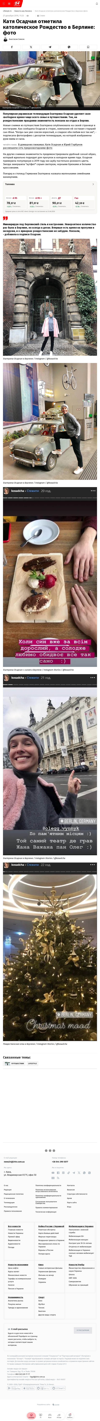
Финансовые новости (17, 1275)
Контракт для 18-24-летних (80, 1243)
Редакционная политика (13, 1194)
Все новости (14, 1226)
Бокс (40, 1301)
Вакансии (71, 1190)
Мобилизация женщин (78, 1240)
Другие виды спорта (47, 1315)
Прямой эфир (14, 1237)
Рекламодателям (10, 1207)
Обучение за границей (78, 1285)
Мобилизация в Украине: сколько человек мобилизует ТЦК (81, 1253)
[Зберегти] (88, 47)
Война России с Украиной (51, 1226)
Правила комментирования (47, 1208)
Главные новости (15, 1230)
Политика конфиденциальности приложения (48, 1196)
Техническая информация (46, 1212)
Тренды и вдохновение (18, 1308)
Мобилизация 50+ (76, 1236)
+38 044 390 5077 (60, 1162)
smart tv (43, 1388)
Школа (71, 1274)
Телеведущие (9, 1202)
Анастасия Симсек (16, 39)
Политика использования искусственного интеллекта (47, 1190)
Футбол (41, 1304)
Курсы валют (13, 1271)
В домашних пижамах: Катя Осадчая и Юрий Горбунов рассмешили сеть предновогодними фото (42, 146)
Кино (40, 1264)
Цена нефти (13, 1268)
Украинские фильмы (47, 1271)
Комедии (42, 1279)
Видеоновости (14, 1240)
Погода (11, 1247)
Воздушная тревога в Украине (51, 1240)
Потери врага (44, 1254)
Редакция (7, 1190)
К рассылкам (83, 1330)
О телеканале (9, 1198)
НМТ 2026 (73, 1278)
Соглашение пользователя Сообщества (46, 1202)
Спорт (41, 1297)
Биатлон (42, 1311)
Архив (69, 1198)
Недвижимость (15, 1297)
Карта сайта (72, 1202)
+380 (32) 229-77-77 (22, 1374)
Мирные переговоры (47, 1237)
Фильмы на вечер (46, 1275)
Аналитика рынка (15, 1301)
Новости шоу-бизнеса (23, 11)
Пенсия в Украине (16, 1288)
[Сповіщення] (97, 3)
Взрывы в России (45, 1250)
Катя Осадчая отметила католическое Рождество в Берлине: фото (61, 11)
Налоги (11, 1285)
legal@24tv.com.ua (37, 1377)
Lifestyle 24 (7, 11)
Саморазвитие (75, 1281)
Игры (69, 1207)
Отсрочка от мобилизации (80, 1247)
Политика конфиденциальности (48, 1185)
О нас (6, 1185)
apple (29, 1388)
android (14, 1388)
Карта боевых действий (48, 1233)
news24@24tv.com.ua (14, 1162)
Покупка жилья (14, 1304)
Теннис (41, 1308)
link (53, 1172)
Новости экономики (18, 1264)
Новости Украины (15, 1233)
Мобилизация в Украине (81, 1226)
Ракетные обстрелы (46, 1230)
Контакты (71, 1185)
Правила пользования (13, 1211)
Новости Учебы (76, 1264)
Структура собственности (77, 1194)
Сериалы (42, 1282)
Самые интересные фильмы (50, 1268)
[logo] (17, 3)
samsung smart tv (59, 1388)
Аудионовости (14, 1244)
